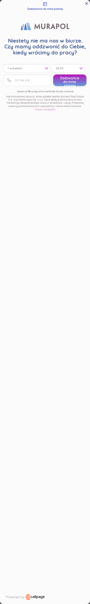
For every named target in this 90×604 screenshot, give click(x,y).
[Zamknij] (86, 3)
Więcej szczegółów (45, 109)
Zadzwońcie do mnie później (69, 81)
